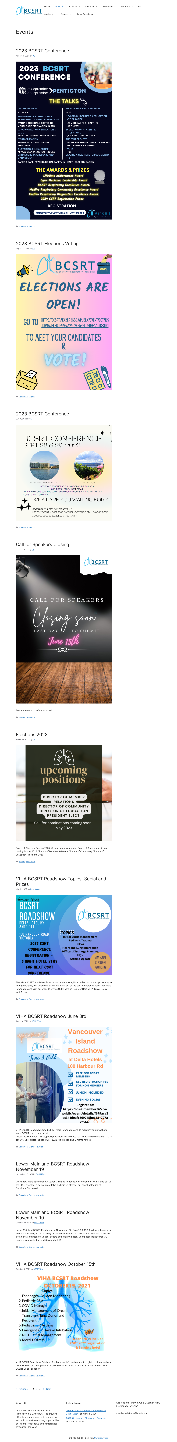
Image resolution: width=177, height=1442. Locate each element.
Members (125, 6)
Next (50, 1389)
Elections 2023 (32, 734)
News (57, 6)
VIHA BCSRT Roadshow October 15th (56, 1264)
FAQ (140, 6)
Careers (64, 14)
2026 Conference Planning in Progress (86, 1418)
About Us (73, 6)
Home (47, 6)
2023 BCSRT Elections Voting (47, 243)
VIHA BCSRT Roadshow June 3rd (51, 1016)
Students (48, 14)
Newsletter (30, 717)
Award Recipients (85, 14)
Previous (22, 1389)
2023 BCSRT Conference (42, 50)
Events (32, 226)
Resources (108, 6)
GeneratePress (101, 1438)
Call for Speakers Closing (42, 544)
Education (89, 6)
